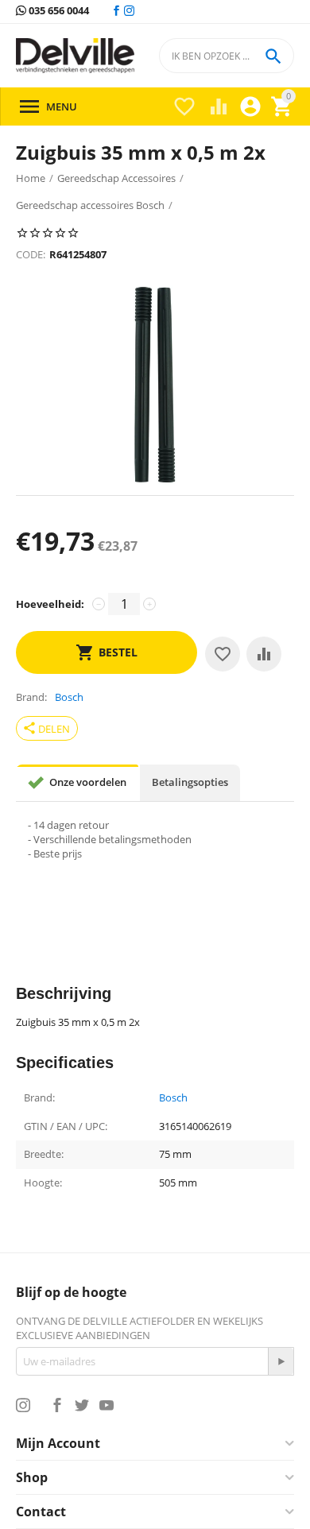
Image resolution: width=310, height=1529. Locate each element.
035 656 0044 (57, 11)
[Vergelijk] (263, 654)
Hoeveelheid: (50, 604)
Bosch (173, 1098)
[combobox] (226, 55)
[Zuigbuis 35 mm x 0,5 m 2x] (155, 384)
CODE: (30, 254)
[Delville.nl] (75, 56)
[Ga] (280, 1361)
